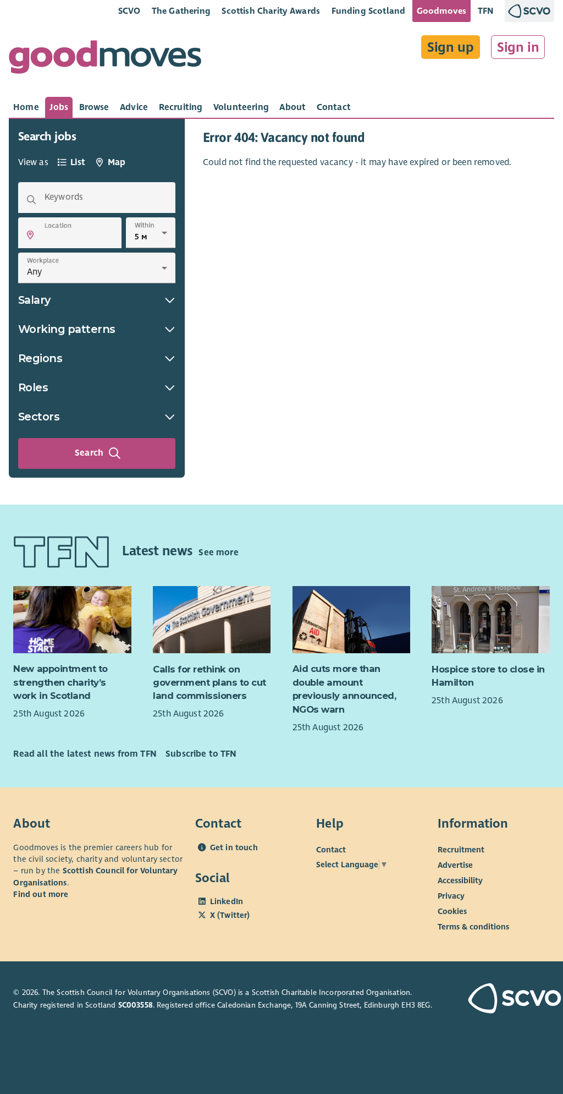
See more (218, 552)
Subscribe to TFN (201, 753)
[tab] (26, 107)
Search (89, 452)
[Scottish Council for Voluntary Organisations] (509, 999)
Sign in (518, 47)
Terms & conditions (473, 926)
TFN (486, 11)
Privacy (451, 895)
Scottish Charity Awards (271, 11)
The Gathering (181, 11)
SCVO (129, 11)
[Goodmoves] (105, 59)
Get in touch (234, 847)
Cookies (452, 911)
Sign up (450, 47)
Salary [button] (34, 300)
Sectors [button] (39, 416)
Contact (331, 849)
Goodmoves (441, 11)
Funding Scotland (369, 11)
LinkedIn (226, 901)
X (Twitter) (230, 915)
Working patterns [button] (66, 329)
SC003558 (135, 1005)
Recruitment (461, 849)
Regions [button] (40, 358)
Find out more (40, 894)
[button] (30, 235)
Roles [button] (33, 387)
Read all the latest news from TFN (84, 753)
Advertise (455, 864)
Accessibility (460, 880)
